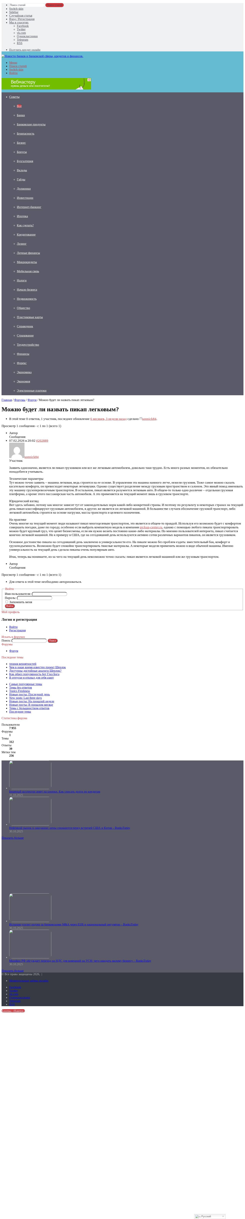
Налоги (22, 280)
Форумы (19, 400)
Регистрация (17, 630)
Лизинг (22, 243)
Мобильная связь (28, 271)
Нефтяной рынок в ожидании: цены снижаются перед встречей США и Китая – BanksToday (69, 827)
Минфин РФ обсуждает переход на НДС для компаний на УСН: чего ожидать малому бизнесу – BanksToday (80, 960)
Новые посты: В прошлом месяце (31, 704)
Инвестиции (25, 197)
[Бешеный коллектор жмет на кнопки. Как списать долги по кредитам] (30, 788)
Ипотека (22, 216)
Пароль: (11, 598)
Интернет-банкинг (29, 207)
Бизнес (21, 142)
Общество (23, 308)
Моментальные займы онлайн (28, 980)
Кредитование (26, 234)
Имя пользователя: (18, 594)
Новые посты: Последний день (29, 694)
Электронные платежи (32, 390)
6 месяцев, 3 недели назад (108, 419)
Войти (9, 606)
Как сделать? (25, 225)
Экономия (23, 381)
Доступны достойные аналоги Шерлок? (35, 670)
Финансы (23, 353)
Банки (21, 115)
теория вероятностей (22, 663)
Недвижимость (27, 298)
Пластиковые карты (30, 317)
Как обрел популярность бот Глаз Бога (34, 674)
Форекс (22, 363)
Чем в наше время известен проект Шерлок (37, 667)
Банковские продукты (31, 124)
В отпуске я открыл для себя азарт (31, 677)
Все (19, 106)
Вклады (22, 170)
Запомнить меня (20, 602)
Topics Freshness (19, 691)
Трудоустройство (28, 344)
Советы (14, 97)
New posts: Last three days (25, 697)
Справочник (25, 326)
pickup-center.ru (151, 527)
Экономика (24, 372)
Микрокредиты (27, 262)
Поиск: (6, 640)
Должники (24, 188)
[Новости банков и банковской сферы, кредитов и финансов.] (42, 56)
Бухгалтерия (25, 161)
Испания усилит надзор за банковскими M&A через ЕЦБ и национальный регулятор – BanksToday (73, 924)
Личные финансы (28, 253)
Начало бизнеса (27, 289)
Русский (206, 1216)
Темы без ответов (20, 687)
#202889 (42, 440)
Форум (32, 400)
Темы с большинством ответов (29, 708)
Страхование (25, 335)
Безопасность (25, 133)
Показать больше (13, 837)
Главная (7, 400)
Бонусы (22, 152)
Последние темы (20, 711)
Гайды (21, 179)
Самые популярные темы (25, 684)
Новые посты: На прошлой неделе (31, 701)
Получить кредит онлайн (24, 49)
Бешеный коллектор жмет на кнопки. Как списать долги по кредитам (54, 791)
